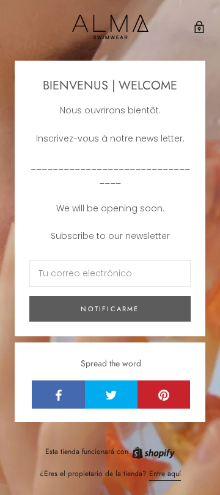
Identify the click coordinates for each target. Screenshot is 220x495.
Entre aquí (165, 473)
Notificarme (110, 309)
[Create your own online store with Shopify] (153, 451)
